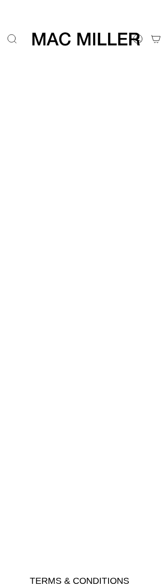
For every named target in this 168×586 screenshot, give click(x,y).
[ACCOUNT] (138, 39)
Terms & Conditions (79, 581)
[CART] (156, 39)
